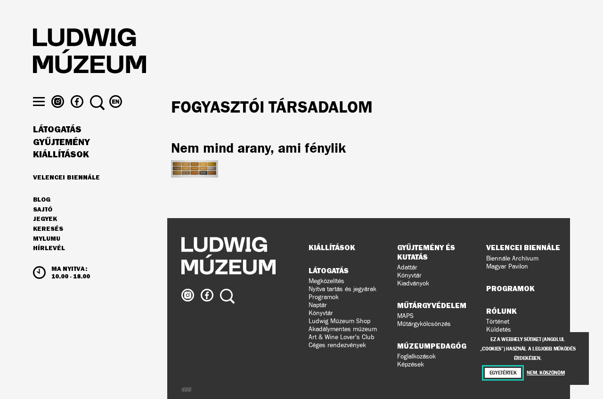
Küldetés (498, 330)
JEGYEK (45, 219)
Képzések (410, 364)
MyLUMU (46, 239)
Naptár (318, 305)
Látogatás (57, 129)
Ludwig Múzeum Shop (339, 321)
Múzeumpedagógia (435, 345)
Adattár (407, 267)
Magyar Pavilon (507, 266)
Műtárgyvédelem (431, 305)
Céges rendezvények (337, 345)
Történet (497, 322)
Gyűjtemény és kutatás (426, 252)
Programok (324, 297)
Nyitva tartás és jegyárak (342, 289)
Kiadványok (413, 283)
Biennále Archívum (512, 258)
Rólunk (501, 311)
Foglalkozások (416, 356)
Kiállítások (61, 154)
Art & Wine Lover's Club (342, 337)
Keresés (48, 229)
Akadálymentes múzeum (343, 329)
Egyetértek (503, 373)
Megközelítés (326, 281)
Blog (41, 199)
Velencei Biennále (66, 177)
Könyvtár (321, 313)
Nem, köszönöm (545, 373)
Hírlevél (49, 248)
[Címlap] (89, 52)
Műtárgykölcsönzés (424, 324)
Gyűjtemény (61, 142)
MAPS (405, 316)
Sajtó (42, 209)
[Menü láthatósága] (39, 101)
